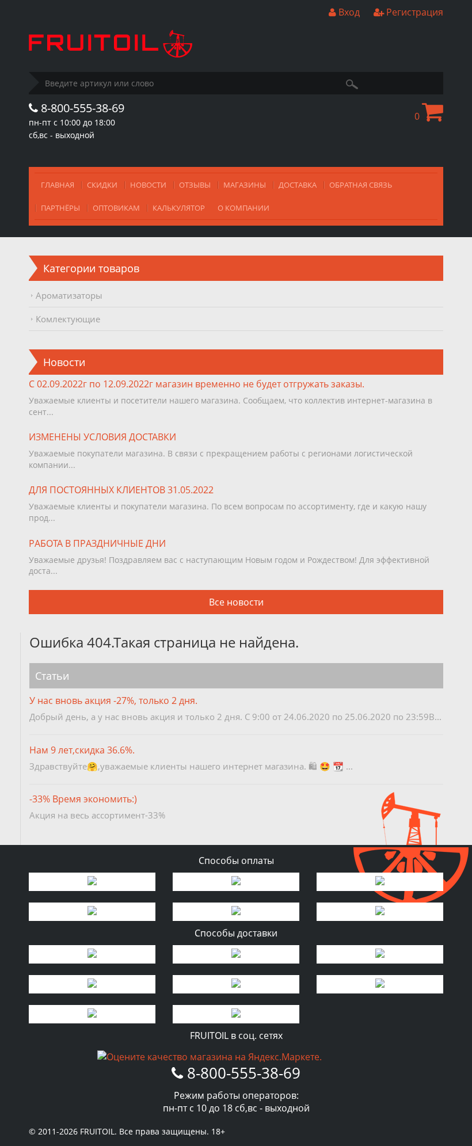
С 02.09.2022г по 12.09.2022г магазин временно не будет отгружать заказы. (196, 384)
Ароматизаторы (69, 295)
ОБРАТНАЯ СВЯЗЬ (360, 185)
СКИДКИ (102, 185)
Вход (348, 12)
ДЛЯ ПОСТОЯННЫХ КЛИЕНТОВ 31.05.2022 (121, 489)
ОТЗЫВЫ (195, 185)
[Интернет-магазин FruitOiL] (110, 54)
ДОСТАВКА (298, 185)
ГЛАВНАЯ (57, 185)
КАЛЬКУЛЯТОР (179, 208)
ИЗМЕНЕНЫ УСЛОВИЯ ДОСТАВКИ (102, 437)
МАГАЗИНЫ (244, 185)
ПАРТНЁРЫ (60, 208)
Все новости (236, 602)
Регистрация (413, 12)
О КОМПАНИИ (243, 208)
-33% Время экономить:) (83, 799)
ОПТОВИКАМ (116, 208)
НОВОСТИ (148, 185)
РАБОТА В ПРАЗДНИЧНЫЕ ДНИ (97, 543)
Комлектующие (68, 319)
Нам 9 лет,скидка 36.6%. (82, 750)
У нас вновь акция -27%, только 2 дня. (113, 700)
